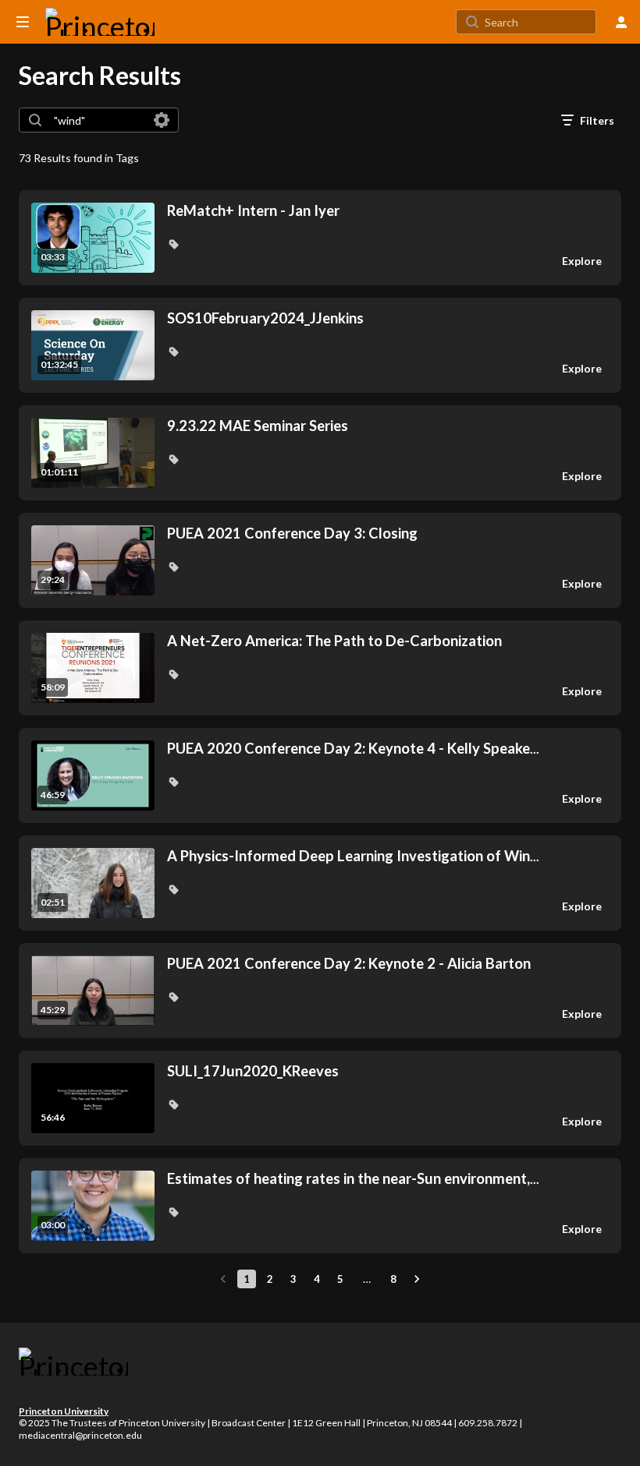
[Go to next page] (416, 1279)
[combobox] (98, 120)
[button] (173, 244)
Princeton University (63, 1411)
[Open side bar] (22, 21)
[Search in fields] (161, 120)
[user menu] (621, 21)
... (353, 748)
